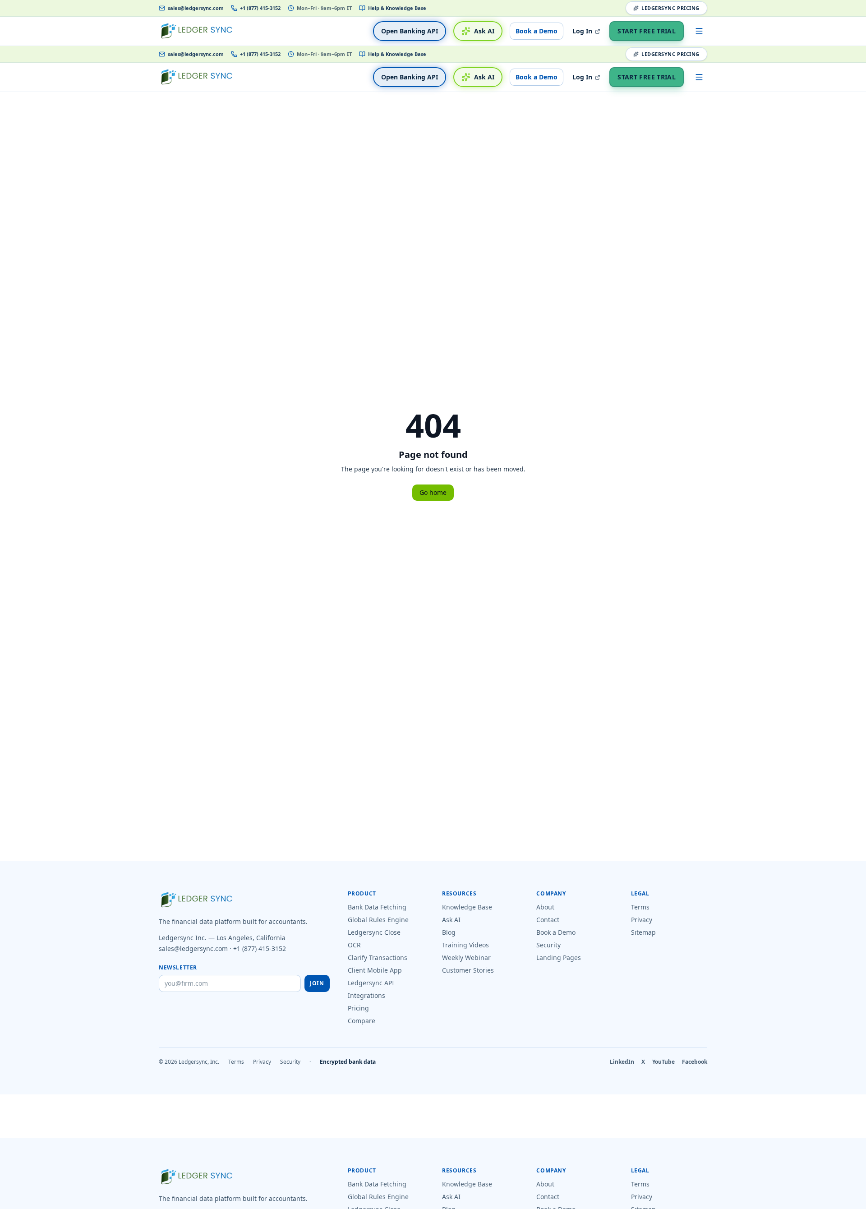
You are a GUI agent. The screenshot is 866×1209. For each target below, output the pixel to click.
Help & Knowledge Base (397, 8)
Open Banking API (409, 31)
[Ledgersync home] (197, 31)
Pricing (358, 1008)
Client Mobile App (375, 970)
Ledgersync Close (374, 932)
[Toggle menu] (699, 31)
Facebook (694, 1062)
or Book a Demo (532, 1203)
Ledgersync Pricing (670, 8)
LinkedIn (622, 1062)
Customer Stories (468, 970)
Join (317, 983)
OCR (354, 945)
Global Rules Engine (378, 919)
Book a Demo (536, 31)
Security (548, 945)
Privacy (641, 919)
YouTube (663, 1062)
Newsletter (178, 967)
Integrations (366, 995)
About (545, 907)
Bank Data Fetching (377, 907)
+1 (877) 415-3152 (260, 8)
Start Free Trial (646, 31)
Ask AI (484, 31)
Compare (361, 1020)
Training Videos (465, 945)
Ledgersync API (371, 982)
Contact (547, 919)
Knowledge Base (467, 907)
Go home (433, 492)
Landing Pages (558, 957)
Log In (583, 31)
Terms (640, 907)
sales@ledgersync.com (196, 8)
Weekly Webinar (466, 957)
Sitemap (643, 932)
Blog (449, 932)
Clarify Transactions (377, 957)
